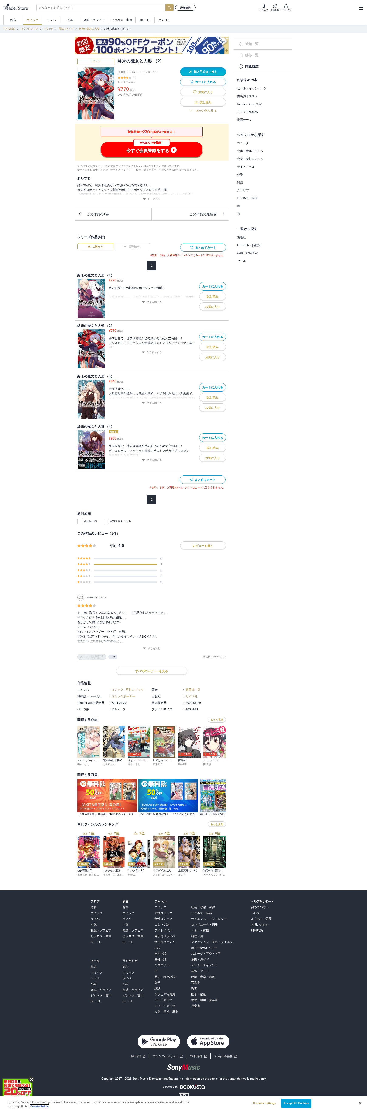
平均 (113, 546)
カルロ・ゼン (96, 874)
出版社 (241, 237)
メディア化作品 (247, 112)
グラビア (243, 190)
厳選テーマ (244, 119)
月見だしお (159, 874)
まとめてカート (205, 247)
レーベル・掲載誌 (249, 245)
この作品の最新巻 (203, 214)
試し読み (206, 102)
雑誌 (240, 182)
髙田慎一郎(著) (126, 72)
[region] (183, 1103)
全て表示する (154, 301)
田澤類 (207, 764)
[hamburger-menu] (360, 8)
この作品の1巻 (98, 214)
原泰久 (131, 874)
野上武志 (122, 874)
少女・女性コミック (250, 158)
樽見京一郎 (109, 874)
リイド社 (192, 696)
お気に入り (205, 92)
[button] (225, 1056)
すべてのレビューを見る (151, 671)
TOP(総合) (9, 28)
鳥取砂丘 (158, 764)
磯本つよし (83, 764)
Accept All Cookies (296, 1103)
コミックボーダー (147, 72)
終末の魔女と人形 (89, 28)
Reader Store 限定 (249, 104)
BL (239, 206)
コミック (48, 28)
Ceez (170, 874)
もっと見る (154, 199)
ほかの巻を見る (206, 110)
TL (239, 213)
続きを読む (154, 648)
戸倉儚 (223, 874)
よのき (182, 874)
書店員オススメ (247, 96)
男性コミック (66, 28)
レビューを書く (127, 82)
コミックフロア (29, 28)
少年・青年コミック (250, 151)
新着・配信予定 (247, 253)
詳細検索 (185, 7)
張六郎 (182, 764)
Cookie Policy (39, 1106)
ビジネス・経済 (247, 198)
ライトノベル (246, 166)
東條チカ (82, 874)
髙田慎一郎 (90, 521)
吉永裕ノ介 (109, 764)
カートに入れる (205, 82)
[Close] (360, 1103)
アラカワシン (211, 874)
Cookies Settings (264, 1103)
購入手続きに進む (205, 71)
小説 (240, 174)
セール (241, 261)
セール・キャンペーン (252, 88)
